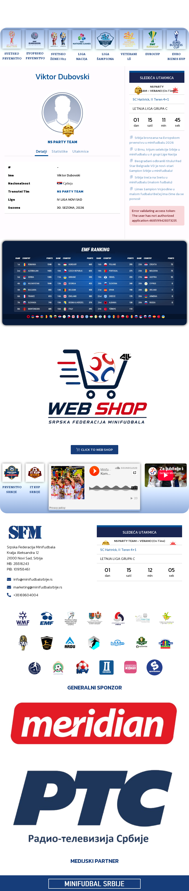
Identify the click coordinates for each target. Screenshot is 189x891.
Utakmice (80, 151)
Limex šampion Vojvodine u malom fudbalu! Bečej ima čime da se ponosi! (156, 194)
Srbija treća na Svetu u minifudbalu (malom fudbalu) (150, 180)
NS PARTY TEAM (62, 142)
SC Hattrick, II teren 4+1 (151, 99)
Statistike (60, 151)
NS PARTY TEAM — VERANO (133, 541)
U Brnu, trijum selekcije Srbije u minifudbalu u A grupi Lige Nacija (154, 152)
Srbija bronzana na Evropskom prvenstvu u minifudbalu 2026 (154, 140)
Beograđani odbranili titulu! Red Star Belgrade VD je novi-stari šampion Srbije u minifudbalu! (155, 166)
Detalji (41, 151)
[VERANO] (175, 91)
